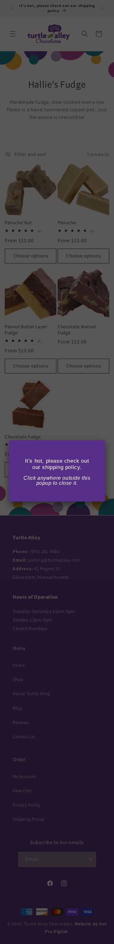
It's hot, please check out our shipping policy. (57, 464)
